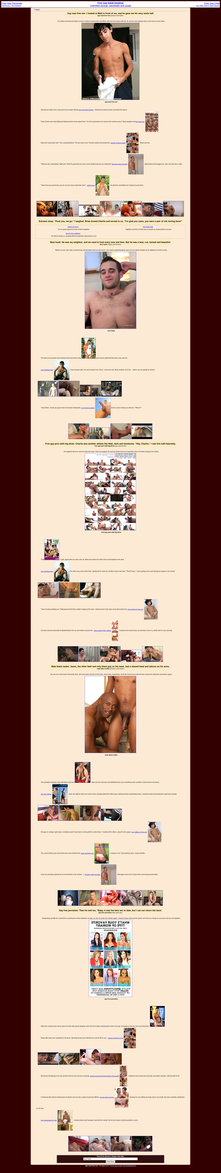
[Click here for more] (120, 438)
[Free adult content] (47, 216)
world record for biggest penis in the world (104, 1076)
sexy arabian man (47, 370)
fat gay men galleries (73, 233)
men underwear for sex (49, 1120)
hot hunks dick (148, 227)
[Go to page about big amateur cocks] (51, 559)
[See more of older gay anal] (110, 752)
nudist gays (91, 185)
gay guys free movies (86, 110)
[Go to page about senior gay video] (82, 782)
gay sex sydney (46, 794)
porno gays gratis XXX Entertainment (123, 1166)
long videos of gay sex (135, 609)
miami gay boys (73, 227)
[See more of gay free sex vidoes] (110, 99)
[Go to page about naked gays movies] (157, 1026)
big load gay (140, 122)
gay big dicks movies (107, 1097)
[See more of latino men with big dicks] (110, 530)
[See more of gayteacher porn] (110, 996)
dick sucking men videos (102, 631)
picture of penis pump (118, 143)
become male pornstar (120, 164)
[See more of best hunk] (110, 328)
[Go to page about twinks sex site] (88, 358)
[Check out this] (89, 216)
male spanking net (87, 853)
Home (37, 9)
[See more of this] (110, 216)
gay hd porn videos (88, 408)
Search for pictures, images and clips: (110, 1156)
